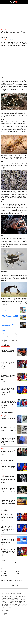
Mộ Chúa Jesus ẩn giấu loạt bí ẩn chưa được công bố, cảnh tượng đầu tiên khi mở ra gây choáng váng (10, 324)
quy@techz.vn (7, 584)
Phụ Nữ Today (4, 564)
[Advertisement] (14, 63)
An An (5, 36)
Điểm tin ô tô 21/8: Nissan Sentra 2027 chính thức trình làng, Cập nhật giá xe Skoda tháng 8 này (8, 490)
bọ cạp (6, 333)
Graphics (5, 575)
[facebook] (5, 340)
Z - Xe (16, 564)
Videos (4, 571)
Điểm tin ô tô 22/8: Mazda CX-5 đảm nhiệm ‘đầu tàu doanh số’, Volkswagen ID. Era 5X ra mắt (8, 352)
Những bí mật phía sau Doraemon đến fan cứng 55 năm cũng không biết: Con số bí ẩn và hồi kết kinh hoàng (10, 309)
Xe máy (2, 475)
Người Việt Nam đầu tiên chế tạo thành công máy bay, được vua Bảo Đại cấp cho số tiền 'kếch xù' (8, 429)
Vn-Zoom (17, 573)
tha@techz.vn (19, 585)
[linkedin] (16, 340)
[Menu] (26, 1)
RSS (16, 569)
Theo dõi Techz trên (5, 39)
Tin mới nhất (5, 345)
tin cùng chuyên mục (7, 412)
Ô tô (1, 348)
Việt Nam (2, 360)
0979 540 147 (8, 582)
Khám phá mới (3, 29)
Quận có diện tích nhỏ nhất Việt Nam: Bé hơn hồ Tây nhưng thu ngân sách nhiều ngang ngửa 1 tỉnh (10, 316)
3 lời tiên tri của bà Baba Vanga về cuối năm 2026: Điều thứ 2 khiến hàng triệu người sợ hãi (8, 451)
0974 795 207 (12, 585)
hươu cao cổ (11, 336)
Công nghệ (17, 562)
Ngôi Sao (17, 567)
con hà (19, 336)
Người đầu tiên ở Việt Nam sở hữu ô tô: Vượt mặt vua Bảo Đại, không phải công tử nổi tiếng (8, 418)
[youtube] (13, 340)
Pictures (4, 573)
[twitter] (2, 340)
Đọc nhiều (4, 510)
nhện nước (20, 333)
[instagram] (9, 340)
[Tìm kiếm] (22, 2)
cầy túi (3, 336)
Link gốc (3, 330)
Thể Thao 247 (18, 571)
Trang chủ (3, 562)
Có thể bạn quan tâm (7, 460)
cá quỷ (12, 333)
